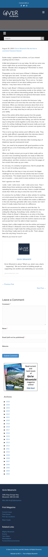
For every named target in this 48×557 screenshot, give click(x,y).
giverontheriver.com (12, 273)
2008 (8, 458)
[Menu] (4, 33)
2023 (8, 411)
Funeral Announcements (11, 541)
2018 (8, 427)
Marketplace (6, 538)
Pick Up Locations (8, 517)
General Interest (15, 51)
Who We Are (6, 500)
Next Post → (41, 288)
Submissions (16, 500)
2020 (8, 420)
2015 (8, 436)
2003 (8, 474)
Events (4, 534)
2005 (8, 468)
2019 (8, 424)
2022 (8, 414)
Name (4, 328)
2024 (8, 408)
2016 (8, 433)
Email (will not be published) (13, 337)
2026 (8, 402)
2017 (8, 430)
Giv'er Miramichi (20, 48)
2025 (8, 405)
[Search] (42, 38)
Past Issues (6, 514)
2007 (8, 461)
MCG (19, 553)
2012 (8, 446)
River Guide (6, 520)
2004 (8, 471)
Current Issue (7, 512)
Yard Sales (6, 536)
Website (5, 346)
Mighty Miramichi (8, 532)
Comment (6, 304)
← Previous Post (8, 284)
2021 (8, 417)
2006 (8, 464)
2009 (8, 455)
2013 (8, 442)
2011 (7, 449)
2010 (8, 452)
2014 (8, 439)
